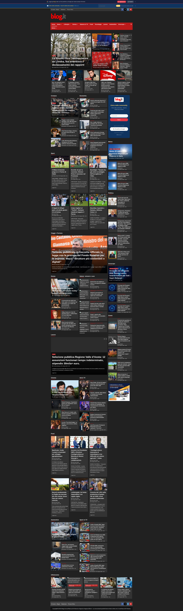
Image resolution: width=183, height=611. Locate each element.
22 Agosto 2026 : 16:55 (95, 461)
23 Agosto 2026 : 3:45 (100, 571)
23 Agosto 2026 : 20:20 (72, 145)
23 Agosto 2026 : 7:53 (95, 331)
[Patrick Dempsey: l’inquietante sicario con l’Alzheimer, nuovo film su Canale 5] (56, 404)
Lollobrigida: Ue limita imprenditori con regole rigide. (78, 494)
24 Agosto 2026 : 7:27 (57, 91)
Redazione (63, 9)
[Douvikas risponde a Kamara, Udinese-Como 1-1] (98, 200)
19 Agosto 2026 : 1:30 (72, 568)
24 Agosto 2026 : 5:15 (63, 175)
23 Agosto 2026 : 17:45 (96, 118)
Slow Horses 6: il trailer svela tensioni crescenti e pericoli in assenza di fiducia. (69, 414)
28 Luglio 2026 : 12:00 (95, 398)
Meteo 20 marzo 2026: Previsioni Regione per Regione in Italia (123, 175)
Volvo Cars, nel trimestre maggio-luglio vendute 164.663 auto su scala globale (69, 546)
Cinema (53, 387)
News (58, 24)
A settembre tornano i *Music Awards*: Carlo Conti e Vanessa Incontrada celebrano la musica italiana (74, 85)
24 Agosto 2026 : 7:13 (106, 91)
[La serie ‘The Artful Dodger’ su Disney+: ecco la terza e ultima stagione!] (56, 424)
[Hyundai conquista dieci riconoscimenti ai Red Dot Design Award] (56, 556)
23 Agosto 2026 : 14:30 (67, 329)
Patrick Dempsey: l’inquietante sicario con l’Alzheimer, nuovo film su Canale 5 (69, 403)
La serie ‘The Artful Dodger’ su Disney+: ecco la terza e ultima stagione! (69, 424)
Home (53, 24)
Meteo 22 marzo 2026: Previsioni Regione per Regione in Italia (118, 153)
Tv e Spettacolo (55, 78)
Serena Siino (105, 595)
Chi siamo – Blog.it (55, 9)
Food (91, 24)
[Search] (131, 24)
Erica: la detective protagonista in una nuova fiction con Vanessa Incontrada (64, 392)
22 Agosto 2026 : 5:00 (57, 503)
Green (119, 161)
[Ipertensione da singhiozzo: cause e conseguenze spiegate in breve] (84, 283)
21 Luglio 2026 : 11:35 (95, 410)
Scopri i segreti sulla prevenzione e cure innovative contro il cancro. (97, 316)
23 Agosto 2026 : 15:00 (63, 264)
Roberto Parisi (55, 175)
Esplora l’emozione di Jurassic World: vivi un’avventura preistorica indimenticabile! (98, 416)
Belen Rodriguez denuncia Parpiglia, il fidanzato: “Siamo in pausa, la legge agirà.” (125, 56)
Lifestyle (66, 24)
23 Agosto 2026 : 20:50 (123, 345)
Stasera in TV (84, 24)
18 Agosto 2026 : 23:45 (67, 418)
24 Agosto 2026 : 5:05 (122, 206)
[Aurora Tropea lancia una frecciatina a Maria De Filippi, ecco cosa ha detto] (116, 37)
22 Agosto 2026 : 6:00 (95, 138)
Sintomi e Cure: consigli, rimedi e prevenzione (96, 280)
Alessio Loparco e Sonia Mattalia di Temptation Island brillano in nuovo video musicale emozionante (124, 85)
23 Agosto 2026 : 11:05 (123, 247)
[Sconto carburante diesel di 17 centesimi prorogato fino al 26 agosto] (84, 102)
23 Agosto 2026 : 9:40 (100, 561)
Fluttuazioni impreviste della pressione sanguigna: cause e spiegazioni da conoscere (97, 327)
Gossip (121, 34)
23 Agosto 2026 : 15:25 (67, 408)
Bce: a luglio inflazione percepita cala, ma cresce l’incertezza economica (96, 124)
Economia (92, 120)
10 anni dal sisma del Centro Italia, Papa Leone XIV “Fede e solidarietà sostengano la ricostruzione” (124, 200)
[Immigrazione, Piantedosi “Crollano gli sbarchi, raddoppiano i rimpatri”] (112, 213)
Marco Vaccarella (95, 105)
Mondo (53, 55)
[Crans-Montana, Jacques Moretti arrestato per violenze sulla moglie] (71, 51)
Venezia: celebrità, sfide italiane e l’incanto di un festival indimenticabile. (98, 394)
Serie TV (91, 391)
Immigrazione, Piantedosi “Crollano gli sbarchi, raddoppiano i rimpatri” (124, 212)
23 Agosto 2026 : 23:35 (96, 106)
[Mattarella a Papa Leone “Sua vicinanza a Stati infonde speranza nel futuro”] (112, 255)
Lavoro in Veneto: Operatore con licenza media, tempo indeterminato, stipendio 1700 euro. (78, 360)
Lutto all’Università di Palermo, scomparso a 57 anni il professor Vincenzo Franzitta (69, 142)
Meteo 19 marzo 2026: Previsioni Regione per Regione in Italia (123, 185)
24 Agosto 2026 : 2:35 (105, 67)
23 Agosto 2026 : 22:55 (65, 67)
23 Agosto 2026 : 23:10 (76, 179)
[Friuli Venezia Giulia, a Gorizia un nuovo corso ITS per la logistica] (56, 132)
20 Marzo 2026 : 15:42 (123, 169)
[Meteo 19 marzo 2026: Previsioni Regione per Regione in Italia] (112, 186)
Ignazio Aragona (97, 67)
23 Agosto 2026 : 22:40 (57, 459)
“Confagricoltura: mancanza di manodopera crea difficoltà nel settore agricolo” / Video (97, 454)
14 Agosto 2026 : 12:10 (67, 428)
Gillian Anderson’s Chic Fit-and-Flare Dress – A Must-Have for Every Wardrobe (69, 313)
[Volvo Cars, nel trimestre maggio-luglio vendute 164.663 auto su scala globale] (56, 546)
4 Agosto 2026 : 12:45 (95, 388)
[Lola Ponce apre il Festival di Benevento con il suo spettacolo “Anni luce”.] (84, 426)
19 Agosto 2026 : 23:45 (72, 559)
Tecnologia (98, 24)
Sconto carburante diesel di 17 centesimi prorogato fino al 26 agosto (98, 102)
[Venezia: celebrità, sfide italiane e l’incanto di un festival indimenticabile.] (84, 394)
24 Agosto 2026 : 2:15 (72, 126)
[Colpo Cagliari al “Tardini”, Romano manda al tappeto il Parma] (79, 200)
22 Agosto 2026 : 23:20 (95, 215)
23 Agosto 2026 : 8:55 (122, 380)
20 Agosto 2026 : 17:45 (72, 549)
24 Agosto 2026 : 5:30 (62, 114)
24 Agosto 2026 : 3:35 (100, 530)
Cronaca (54, 103)
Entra (119, 119)
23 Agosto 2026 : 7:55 (95, 320)
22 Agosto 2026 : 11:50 (95, 128)
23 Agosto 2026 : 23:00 (123, 216)
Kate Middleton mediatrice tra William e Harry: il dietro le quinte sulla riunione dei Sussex (125, 47)
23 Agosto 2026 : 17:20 (95, 179)
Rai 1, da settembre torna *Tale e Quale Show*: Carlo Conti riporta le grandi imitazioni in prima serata (58, 85)
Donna (74, 24)
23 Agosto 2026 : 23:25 (72, 135)
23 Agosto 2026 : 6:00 (126, 291)
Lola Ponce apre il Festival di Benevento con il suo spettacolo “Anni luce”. (97, 426)
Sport (53, 166)
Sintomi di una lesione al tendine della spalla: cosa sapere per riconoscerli (96, 294)
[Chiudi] (135, 1)
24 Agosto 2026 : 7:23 (73, 91)
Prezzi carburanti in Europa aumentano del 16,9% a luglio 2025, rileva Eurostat (97, 134)
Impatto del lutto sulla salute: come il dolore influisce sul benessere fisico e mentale (97, 305)
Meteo (53, 28)
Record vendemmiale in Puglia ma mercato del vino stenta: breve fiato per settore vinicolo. (59, 496)
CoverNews (121, 608)
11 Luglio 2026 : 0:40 (101, 429)
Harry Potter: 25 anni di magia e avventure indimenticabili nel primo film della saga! (98, 384)
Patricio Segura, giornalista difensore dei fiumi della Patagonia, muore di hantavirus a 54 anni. (124, 339)
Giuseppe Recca (56, 67)
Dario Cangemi (65, 406)
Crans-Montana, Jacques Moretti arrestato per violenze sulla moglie (69, 61)
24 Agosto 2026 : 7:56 (66, 295)
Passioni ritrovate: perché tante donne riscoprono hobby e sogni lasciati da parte (64, 290)
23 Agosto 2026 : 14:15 (123, 370)
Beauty (119, 585)
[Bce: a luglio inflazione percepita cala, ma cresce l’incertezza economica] (84, 124)
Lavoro (105, 24)
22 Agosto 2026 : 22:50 (76, 463)
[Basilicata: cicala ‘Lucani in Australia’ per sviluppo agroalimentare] (60, 442)
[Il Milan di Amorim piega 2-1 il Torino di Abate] (60, 162)
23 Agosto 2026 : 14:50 (123, 358)
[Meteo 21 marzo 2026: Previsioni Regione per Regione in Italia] (112, 165)
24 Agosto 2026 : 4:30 (123, 91)
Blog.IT (112, 280)
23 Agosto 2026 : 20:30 (67, 318)
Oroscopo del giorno (114, 268)
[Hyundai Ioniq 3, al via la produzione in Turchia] (56, 566)
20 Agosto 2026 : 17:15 (95, 501)
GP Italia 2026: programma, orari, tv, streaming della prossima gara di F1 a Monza (97, 547)
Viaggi (53, 255)
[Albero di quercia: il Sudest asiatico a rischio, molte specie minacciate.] (112, 376)
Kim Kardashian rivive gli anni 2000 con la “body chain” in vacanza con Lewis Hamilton (125, 66)
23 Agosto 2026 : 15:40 (101, 550)
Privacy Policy (70, 9)
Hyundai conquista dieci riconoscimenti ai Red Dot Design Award (68, 556)
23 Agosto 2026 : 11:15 (57, 215)
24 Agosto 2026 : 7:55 (95, 287)
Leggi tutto (54, 187)
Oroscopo (121, 24)
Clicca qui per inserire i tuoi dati (127, 5)
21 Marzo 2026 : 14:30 (120, 158)
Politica (119, 196)
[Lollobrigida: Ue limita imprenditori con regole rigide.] (79, 484)
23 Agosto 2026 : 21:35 (101, 541)
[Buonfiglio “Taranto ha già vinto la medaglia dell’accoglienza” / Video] (98, 162)
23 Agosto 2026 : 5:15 (122, 259)
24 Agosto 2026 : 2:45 (122, 332)
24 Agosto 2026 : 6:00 (118, 280)
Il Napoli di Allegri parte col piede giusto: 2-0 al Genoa (59, 210)
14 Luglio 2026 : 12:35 (95, 420)
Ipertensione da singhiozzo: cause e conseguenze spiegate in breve (98, 283)
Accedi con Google (120, 129)
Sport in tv (92, 533)
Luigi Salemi (121, 330)
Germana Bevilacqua (56, 295)
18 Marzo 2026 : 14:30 (123, 189)
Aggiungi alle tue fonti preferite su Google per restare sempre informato (67, 1)
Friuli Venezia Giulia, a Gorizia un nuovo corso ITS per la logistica (69, 132)
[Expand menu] (61, 24)
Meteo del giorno (123, 161)
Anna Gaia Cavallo (56, 90)
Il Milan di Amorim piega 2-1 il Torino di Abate (59, 172)
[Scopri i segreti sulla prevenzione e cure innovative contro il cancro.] (84, 316)
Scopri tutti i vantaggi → (119, 132)
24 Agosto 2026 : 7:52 (95, 309)
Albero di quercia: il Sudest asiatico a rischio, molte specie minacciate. (124, 376)
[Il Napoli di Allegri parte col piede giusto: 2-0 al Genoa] (60, 200)
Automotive (112, 24)
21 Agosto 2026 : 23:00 (76, 499)
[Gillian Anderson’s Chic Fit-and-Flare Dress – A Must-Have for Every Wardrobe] (56, 314)
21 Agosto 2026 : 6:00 (126, 312)
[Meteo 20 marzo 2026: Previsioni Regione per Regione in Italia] (112, 176)
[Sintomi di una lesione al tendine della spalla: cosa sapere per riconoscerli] (84, 294)
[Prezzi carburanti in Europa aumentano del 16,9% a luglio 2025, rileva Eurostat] (84, 134)
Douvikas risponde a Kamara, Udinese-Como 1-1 (97, 210)
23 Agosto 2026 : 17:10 (123, 231)
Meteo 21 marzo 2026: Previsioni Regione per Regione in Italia (123, 165)
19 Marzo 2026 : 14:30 (123, 179)
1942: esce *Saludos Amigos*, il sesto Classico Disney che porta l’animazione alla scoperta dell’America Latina (107, 85)
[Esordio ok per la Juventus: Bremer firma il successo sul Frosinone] (79, 162)
